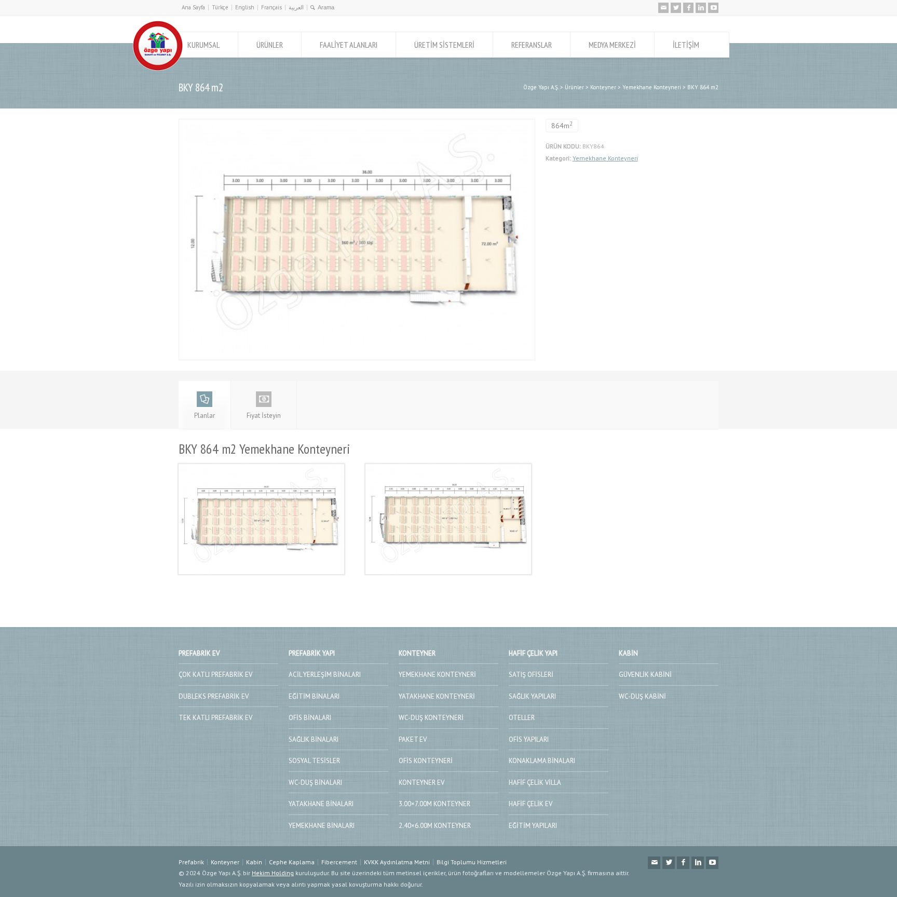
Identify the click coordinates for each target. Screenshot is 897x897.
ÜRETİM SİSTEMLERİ (444, 44)
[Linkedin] (701, 8)
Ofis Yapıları (529, 739)
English (244, 7)
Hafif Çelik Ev (530, 803)
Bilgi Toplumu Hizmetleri (472, 862)
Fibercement (339, 862)
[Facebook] (688, 8)
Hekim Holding (273, 873)
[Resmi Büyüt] (356, 125)
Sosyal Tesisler (314, 760)
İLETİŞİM (686, 44)
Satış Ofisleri (531, 674)
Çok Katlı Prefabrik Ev (215, 674)
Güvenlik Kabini (645, 674)
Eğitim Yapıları (533, 825)
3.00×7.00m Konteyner (434, 803)
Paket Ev (413, 739)
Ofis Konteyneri (426, 760)
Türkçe (220, 7)
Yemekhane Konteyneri (605, 158)
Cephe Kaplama (292, 862)
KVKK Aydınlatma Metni (397, 862)
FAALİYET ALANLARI (348, 44)
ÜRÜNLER (269, 44)
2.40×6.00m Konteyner (435, 825)
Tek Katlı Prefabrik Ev (215, 717)
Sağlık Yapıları (532, 696)
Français (271, 7)
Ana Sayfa (193, 7)
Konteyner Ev (421, 782)
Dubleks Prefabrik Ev (214, 696)
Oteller (522, 717)
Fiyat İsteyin (264, 415)
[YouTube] (713, 8)
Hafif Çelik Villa (535, 782)
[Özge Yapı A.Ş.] (158, 68)
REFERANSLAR (531, 44)
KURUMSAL (203, 44)
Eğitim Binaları (314, 696)
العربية (296, 7)
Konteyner (225, 862)
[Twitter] (676, 8)
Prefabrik (191, 862)
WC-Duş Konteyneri (431, 717)
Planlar (204, 415)
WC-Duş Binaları (315, 782)
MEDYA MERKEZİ (612, 44)
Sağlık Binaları (313, 739)
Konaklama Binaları (542, 760)
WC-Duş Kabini (642, 696)
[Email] (663, 8)
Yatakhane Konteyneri (437, 696)
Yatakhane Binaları (321, 803)
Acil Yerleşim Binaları (325, 674)
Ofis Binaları (310, 717)
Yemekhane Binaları (322, 825)
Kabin (254, 862)
